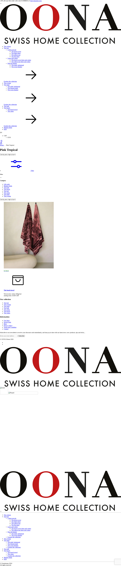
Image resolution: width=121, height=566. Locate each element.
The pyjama (7, 83)
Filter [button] (32, 170)
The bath (6, 106)
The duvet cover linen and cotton (21, 60)
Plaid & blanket (12, 63)
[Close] (1, 177)
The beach (7, 108)
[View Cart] (1, 144)
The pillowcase (15, 55)
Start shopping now (36, 1)
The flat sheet (15, 56)
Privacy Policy (8, 325)
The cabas (11, 111)
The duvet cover (16, 51)
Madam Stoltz (8, 127)
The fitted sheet (16, 53)
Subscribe (21, 336)
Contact (6, 329)
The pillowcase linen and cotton (20, 62)
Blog (5, 324)
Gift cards (7, 184)
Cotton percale (12, 50)
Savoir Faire (7, 322)
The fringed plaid (13, 88)
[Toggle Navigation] (1, 3)
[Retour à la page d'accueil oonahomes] (60, 43)
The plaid (6, 85)
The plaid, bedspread (17, 65)
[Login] (1, 141)
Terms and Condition (10, 327)
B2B (5, 129)
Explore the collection (10, 81)
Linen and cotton (13, 58)
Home (2, 145)
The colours (7, 46)
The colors (7, 313)
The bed (6, 48)
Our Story (7, 320)
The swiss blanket (16, 67)
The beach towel (12, 109)
